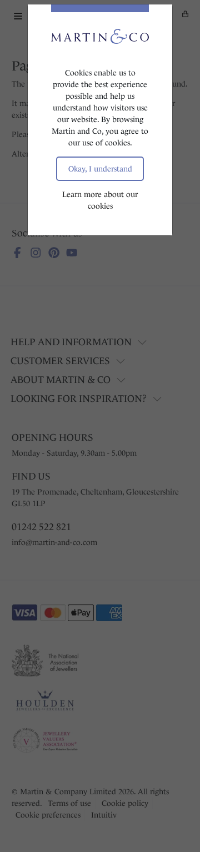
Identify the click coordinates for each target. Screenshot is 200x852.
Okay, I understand (100, 168)
